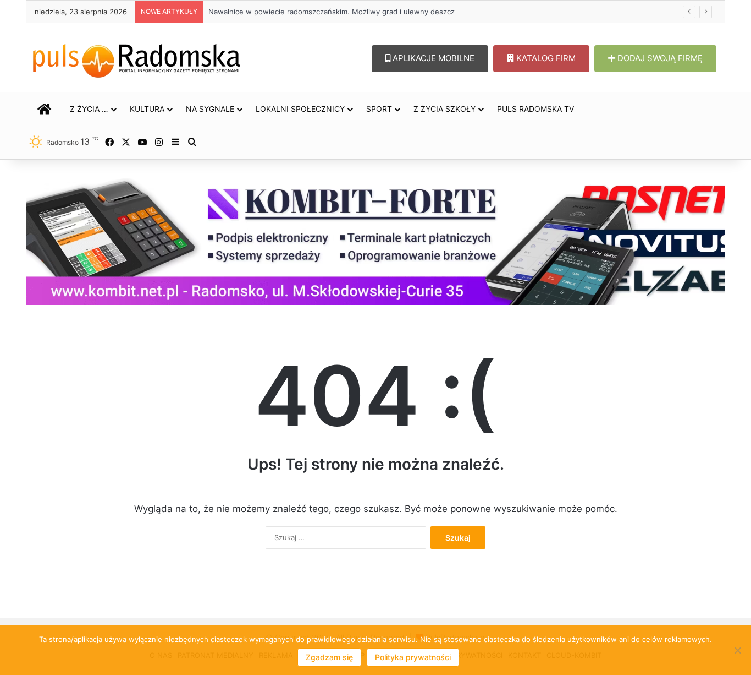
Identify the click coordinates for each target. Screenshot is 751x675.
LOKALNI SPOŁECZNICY (300, 108)
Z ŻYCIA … (89, 108)
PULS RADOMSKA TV (535, 108)
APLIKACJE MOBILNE (432, 58)
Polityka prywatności (413, 657)
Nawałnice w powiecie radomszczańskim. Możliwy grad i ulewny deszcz (331, 11)
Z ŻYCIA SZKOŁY (444, 108)
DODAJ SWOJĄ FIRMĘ (659, 58)
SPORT (379, 108)
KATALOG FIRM (545, 58)
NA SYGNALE (210, 108)
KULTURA (147, 108)
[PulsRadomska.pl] (136, 58)
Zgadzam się (329, 657)
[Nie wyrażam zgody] (737, 650)
